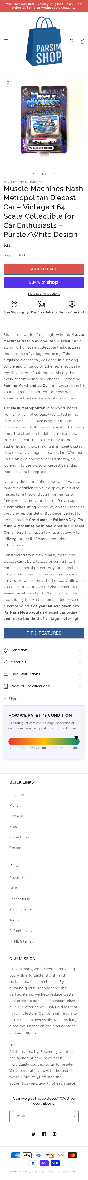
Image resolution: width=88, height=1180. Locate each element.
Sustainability (20, 909)
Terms (14, 920)
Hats (13, 827)
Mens (13, 805)
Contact (16, 848)
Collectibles (19, 837)
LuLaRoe (16, 795)
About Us (17, 877)
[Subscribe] (73, 1116)
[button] (6, 41)
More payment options (44, 293)
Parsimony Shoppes (29, 1172)
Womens (16, 816)
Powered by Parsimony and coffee (59, 1172)
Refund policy (21, 931)
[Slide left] (34, 173)
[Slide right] (54, 173)
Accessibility (20, 899)
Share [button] (14, 699)
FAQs (13, 888)
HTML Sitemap (21, 941)
